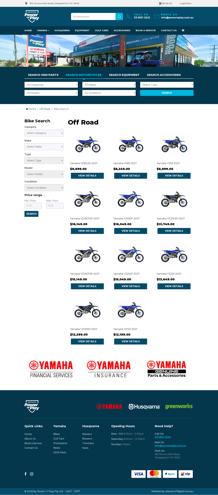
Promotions (60, 443)
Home (28, 30)
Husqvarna (62, 30)
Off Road (44, 109)
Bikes (56, 434)
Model (28, 168)
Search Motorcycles (84, 75)
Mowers (87, 434)
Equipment (82, 30)
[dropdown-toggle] (181, 30)
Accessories (122, 30)
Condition (30, 181)
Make (27, 140)
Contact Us (169, 30)
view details (87, 175)
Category (30, 127)
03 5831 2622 (163, 437)
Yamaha (42, 30)
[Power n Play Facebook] (25, 474)
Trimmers (88, 443)
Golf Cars (101, 30)
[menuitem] (53, 3)
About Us (30, 438)
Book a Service (146, 30)
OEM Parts (59, 452)
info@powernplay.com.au (170, 445)
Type (27, 154)
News (56, 447)
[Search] (119, 16)
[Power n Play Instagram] (31, 474)
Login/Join (185, 3)
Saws (85, 447)
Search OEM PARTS (43, 75)
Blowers (87, 438)
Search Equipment (124, 75)
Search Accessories (164, 75)
